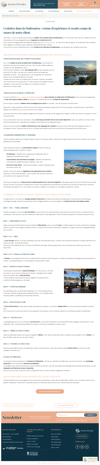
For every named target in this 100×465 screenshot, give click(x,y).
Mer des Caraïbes (56, 434)
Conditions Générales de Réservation (12, 442)
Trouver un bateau (85, 11)
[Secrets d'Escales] (13, 4)
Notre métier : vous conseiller (10, 434)
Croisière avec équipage (33, 446)
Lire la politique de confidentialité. (77, 420)
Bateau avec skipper (32, 444)
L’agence (11, 11)
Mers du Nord (55, 447)
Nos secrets (68, 11)
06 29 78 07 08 (39, 5)
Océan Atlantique (56, 444)
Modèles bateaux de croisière (35, 436)
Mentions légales (42, 463)
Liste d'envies (94, 4)
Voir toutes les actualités (66, 405)
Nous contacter (81, 4)
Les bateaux (39, 11)
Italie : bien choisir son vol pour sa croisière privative (18, 405)
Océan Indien (54, 436)
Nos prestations (24, 11)
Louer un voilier (31, 441)
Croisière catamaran (32, 438)
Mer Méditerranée (56, 442)
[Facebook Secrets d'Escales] (78, 447)
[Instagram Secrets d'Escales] (87, 447)
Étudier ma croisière (66, 4)
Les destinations (53, 11)
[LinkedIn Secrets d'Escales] (82, 447)
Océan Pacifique (55, 439)
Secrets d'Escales (6, 15)
